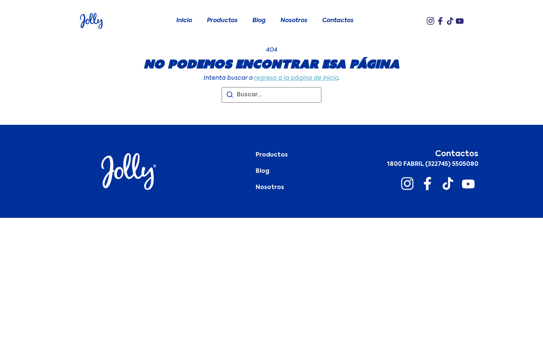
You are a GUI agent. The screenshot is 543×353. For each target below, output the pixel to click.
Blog (259, 21)
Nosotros (293, 21)
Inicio (184, 21)
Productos (222, 21)
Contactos (338, 21)
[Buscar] (229, 96)
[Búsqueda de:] (271, 95)
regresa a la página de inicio (296, 78)
